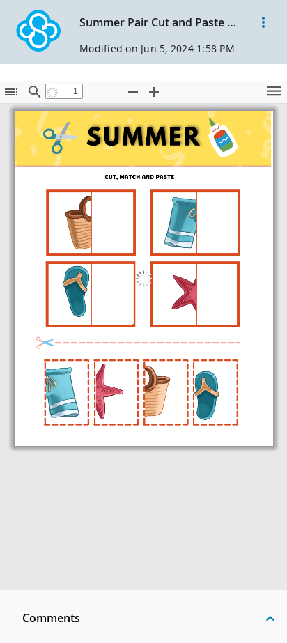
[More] (263, 22)
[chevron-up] (270, 618)
